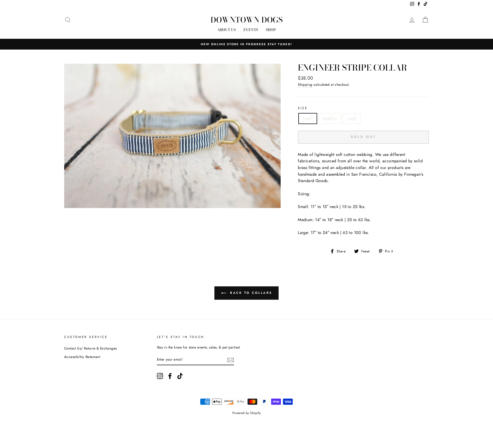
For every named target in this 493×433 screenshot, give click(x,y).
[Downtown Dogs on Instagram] (160, 376)
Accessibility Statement (82, 356)
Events (250, 30)
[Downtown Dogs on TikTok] (180, 376)
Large (352, 118)
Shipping (305, 84)
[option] (246, 44)
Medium (330, 118)
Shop (271, 30)
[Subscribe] (230, 359)
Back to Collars (250, 292)
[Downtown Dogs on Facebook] (170, 376)
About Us (226, 30)
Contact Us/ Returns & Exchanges (90, 348)
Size (303, 108)
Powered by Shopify (246, 413)
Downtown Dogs (247, 20)
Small (308, 118)
